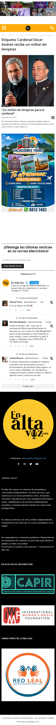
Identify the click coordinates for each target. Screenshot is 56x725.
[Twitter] (31, 464)
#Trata (25, 342)
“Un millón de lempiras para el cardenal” (22, 111)
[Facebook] (19, 464)
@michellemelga (35, 322)
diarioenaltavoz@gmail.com (34, 458)
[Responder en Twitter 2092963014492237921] (11, 310)
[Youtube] (37, 464)
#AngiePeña (45, 331)
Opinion (5, 106)
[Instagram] (25, 464)
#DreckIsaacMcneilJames (32, 328)
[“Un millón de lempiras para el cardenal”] (28, 80)
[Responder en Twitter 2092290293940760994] (11, 380)
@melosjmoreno (32, 358)
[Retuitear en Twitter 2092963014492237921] (16, 310)
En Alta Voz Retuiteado (28, 298)
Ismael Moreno (16, 358)
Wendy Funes (16, 302)
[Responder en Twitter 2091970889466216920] (11, 346)
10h (41, 302)
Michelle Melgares (18, 322)
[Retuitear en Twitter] (17, 298)
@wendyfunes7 (30, 302)
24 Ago (48, 322)
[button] (51, 28)
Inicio (3, 35)
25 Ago (45, 358)
